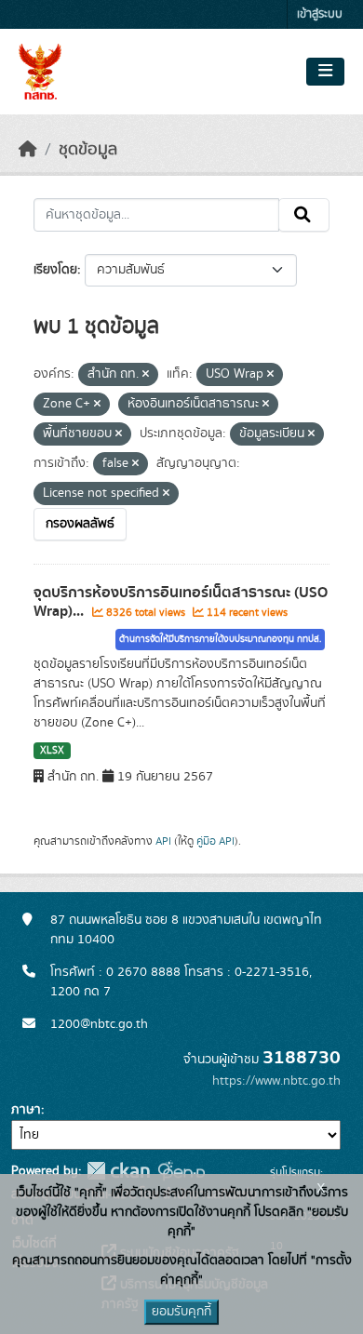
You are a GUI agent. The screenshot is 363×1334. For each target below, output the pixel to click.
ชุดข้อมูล (88, 150)
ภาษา (26, 1110)
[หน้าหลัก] (28, 150)
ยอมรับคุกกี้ (181, 1311)
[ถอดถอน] (145, 374)
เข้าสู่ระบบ (320, 14)
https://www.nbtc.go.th (276, 1081)
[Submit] (303, 215)
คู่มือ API (215, 841)
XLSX (52, 750)
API (163, 841)
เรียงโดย (55, 269)
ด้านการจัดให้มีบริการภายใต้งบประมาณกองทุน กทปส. (220, 639)
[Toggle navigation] (325, 72)
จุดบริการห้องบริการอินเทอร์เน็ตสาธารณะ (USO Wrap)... (181, 602)
